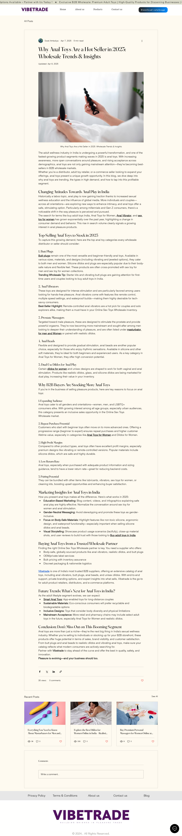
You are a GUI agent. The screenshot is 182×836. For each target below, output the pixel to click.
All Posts (28, 21)
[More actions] (142, 40)
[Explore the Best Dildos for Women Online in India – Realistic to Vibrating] (91, 713)
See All (155, 696)
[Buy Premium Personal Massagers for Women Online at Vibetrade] (137, 713)
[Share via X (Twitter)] (46, 671)
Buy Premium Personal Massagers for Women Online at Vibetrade (136, 731)
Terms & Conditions (65, 795)
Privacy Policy (36, 795)
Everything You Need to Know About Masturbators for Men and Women (44, 731)
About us (93, 795)
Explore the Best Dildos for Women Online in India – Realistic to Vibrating (90, 731)
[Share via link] (60, 671)
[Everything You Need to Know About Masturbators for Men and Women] (44, 713)
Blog (146, 795)
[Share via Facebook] (39, 671)
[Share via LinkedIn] (53, 671)
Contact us (120, 795)
